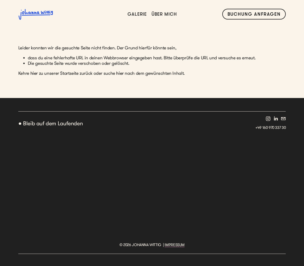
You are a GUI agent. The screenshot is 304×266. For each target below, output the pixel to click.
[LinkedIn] (275, 118)
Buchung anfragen (254, 14)
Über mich (164, 14)
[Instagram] (268, 118)
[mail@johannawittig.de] (283, 118)
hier (34, 73)
